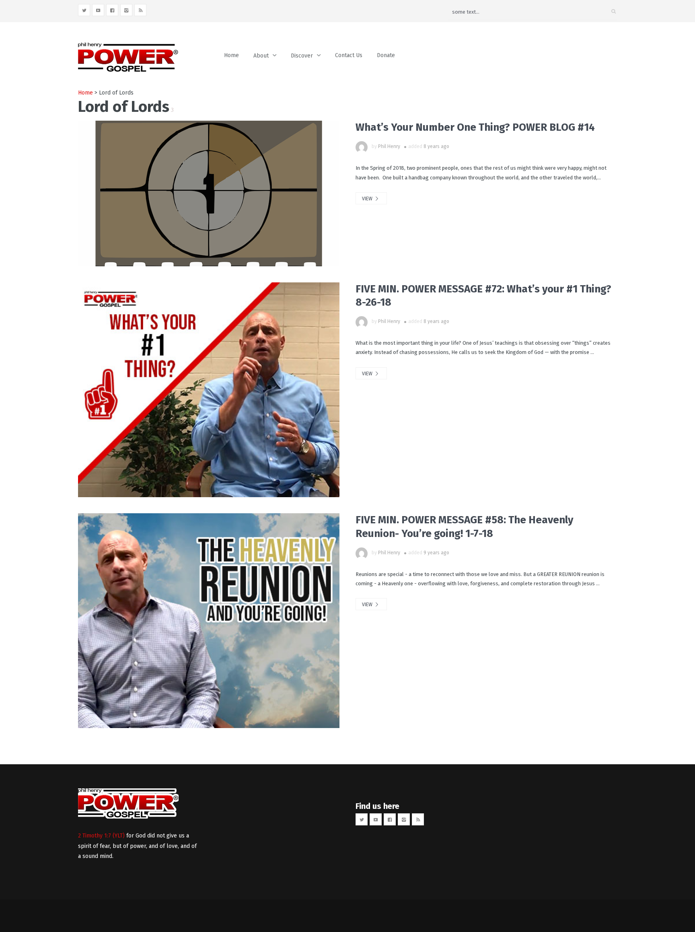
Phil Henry (389, 146)
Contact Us (348, 55)
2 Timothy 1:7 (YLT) (101, 835)
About (261, 55)
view (368, 199)
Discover (302, 55)
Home (231, 55)
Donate (386, 55)
